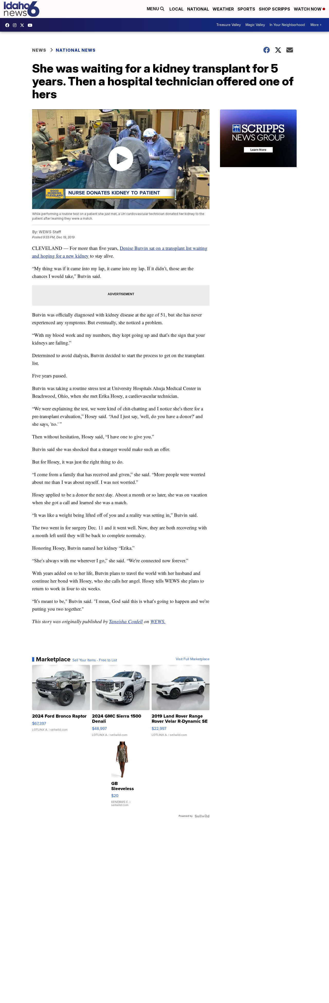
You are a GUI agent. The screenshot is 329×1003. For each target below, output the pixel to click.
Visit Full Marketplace (192, 659)
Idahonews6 (8, 25)
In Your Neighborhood (287, 25)
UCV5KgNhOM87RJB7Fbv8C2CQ (31, 25)
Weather (223, 9)
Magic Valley (255, 25)
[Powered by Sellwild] (202, 816)
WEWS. (158, 621)
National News (76, 50)
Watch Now (308, 9)
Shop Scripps (274, 9)
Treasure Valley (228, 25)
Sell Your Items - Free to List (94, 660)
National (198, 9)
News (39, 50)
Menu (153, 9)
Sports (246, 9)
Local (176, 9)
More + (316, 25)
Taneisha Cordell (126, 621)
